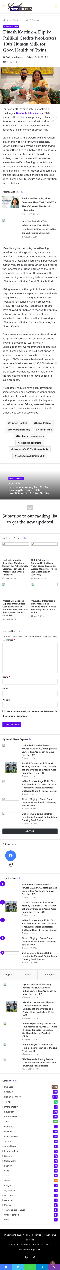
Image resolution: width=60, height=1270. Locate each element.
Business (8, 1087)
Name (6, 677)
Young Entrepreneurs (14, 1210)
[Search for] (56, 7)
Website (6, 700)
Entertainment (11, 1116)
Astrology (9, 1200)
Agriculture (9, 1190)
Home (8, 20)
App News (9, 1195)
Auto (6, 1175)
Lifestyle (17, 20)
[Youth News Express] (20, 6)
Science (8, 1156)
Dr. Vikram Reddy (19, 429)
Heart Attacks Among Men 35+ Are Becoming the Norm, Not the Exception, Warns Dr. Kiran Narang (28, 490)
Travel (7, 1101)
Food (6, 1170)
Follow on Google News (30, 1249)
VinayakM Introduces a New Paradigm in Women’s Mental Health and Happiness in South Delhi (43, 606)
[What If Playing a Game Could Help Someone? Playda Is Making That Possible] (10, 803)
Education (9, 1112)
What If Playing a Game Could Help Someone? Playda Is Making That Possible (39, 802)
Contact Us (37, 1244)
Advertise (25, 1244)
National (8, 1131)
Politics (7, 1205)
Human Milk (45, 429)
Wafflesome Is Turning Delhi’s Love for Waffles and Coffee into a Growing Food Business (39, 817)
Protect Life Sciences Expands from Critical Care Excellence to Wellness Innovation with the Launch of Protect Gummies (15, 608)
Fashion (8, 1166)
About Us (13, 1244)
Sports (7, 1141)
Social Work (10, 1161)
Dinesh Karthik (18, 423)
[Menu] (3, 7)
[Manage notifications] (52, 1263)
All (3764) (30, 831)
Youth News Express (14, 57)
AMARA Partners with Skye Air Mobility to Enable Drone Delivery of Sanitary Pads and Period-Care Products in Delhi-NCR (38, 1009)
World (7, 1180)
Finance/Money (12, 1151)
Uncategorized (11, 1215)
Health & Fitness (31, 20)
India (6, 1219)
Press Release (11, 1136)
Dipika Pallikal (43, 423)
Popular (9, 974)
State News (10, 1146)
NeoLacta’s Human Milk (30, 455)
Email (6, 688)
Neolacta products (30, 442)
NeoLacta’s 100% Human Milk (30, 449)
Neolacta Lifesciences (30, 436)
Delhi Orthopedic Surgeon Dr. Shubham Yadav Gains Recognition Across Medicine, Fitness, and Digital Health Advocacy (44, 567)
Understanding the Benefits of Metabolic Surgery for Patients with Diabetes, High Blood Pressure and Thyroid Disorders (15, 567)
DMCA (48, 1244)
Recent (28, 974)
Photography (11, 1106)
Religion (8, 1185)
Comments (49, 974)
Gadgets (8, 1126)
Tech (6, 1121)
